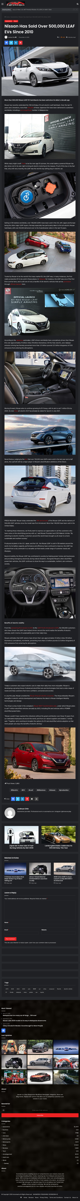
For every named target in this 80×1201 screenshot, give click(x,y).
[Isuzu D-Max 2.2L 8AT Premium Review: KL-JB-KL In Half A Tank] (40, 1047)
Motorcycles (6, 1139)
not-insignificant (26, 110)
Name (6, 922)
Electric (15, 790)
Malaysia (42, 279)
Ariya (16, 411)
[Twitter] (11, 43)
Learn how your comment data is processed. (42, 942)
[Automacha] (15, 3)
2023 (23, 989)
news (25, 992)
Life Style (6, 1136)
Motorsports (6, 1142)
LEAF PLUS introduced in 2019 (47, 628)
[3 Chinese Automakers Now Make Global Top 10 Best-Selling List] (15, 869)
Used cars (6, 1157)
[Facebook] (6, 43)
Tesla (23, 163)
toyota (42, 992)
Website (44, 930)
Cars (4, 1133)
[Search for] (78, 4)
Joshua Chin (11, 37)
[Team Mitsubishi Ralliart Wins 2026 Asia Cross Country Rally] (14, 1077)
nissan (52, 790)
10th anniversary (42, 521)
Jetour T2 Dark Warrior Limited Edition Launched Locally (38, 879)
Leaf (31, 790)
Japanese (19, 340)
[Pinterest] (20, 43)
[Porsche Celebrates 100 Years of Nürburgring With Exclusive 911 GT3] (66, 1077)
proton (31, 992)
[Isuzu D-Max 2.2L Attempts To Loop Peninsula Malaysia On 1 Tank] (66, 1062)
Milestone (41, 790)
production (64, 790)
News (15, 21)
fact (26, 459)
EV (24, 790)
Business (5, 1130)
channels (18, 284)
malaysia (18, 992)
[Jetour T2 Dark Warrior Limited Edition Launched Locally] (40, 869)
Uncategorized (7, 1154)
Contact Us (67, 1197)
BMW (34, 989)
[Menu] (2, 4)
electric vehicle (68, 989)
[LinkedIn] (16, 43)
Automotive (14, 17)
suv (37, 992)
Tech (4, 1151)
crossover (51, 989)
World (4, 1160)
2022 (18, 989)
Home (8, 17)
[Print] (36, 799)
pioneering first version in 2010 (22, 628)
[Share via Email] (32, 799)
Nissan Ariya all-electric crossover (42, 696)
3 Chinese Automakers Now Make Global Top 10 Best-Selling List (14, 879)
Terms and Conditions (56, 1197)
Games (6, 1163)
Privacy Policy (44, 1197)
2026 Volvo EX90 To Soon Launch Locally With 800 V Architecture (63, 879)
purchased (67, 282)
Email (6, 930)
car (39, 989)
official (12, 284)
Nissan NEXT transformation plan (45, 706)
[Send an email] (15, 37)
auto (29, 989)
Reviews (5, 1148)
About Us (75, 1197)
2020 (12, 989)
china (44, 989)
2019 (7, 989)
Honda (11, 992)
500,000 (30, 108)
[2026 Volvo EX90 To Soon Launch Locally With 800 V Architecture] (65, 869)
